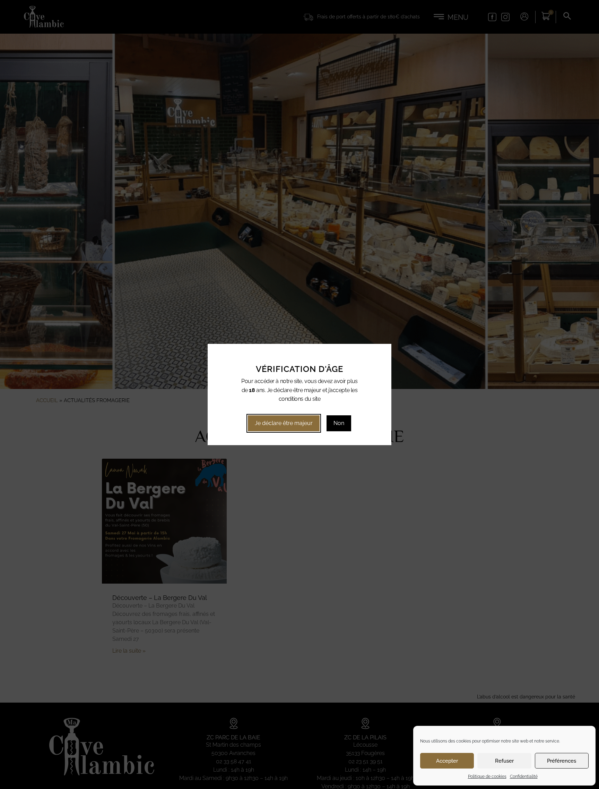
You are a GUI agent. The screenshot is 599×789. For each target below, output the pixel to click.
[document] (299, 394)
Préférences (561, 761)
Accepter (447, 761)
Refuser (504, 761)
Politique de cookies (487, 776)
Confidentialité (524, 776)
